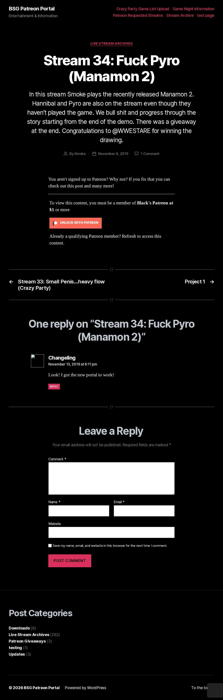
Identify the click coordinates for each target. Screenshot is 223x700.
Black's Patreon (152, 203)
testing (15, 647)
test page (205, 15)
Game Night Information (193, 9)
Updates (17, 654)
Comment (57, 459)
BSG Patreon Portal (31, 8)
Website (54, 524)
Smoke (80, 153)
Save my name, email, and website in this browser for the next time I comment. (110, 546)
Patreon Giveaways (27, 641)
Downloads (19, 628)
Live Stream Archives (111, 43)
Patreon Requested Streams (138, 15)
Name (54, 502)
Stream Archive (180, 15)
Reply (54, 386)
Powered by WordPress (85, 687)
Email (119, 502)
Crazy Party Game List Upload (143, 9)
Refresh (129, 236)
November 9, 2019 (113, 153)
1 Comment (150, 153)
